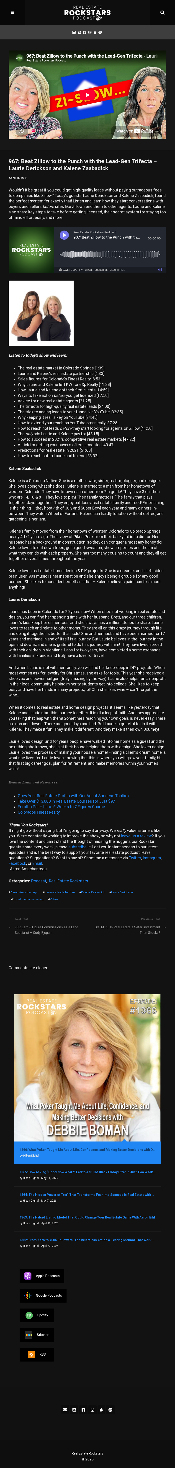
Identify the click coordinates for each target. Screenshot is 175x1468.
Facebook (17, 863)
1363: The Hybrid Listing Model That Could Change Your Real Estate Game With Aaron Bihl (87, 1217)
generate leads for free (60, 892)
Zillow (54, 899)
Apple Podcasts (48, 1276)
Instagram (152, 858)
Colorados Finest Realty (39, 812)
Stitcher (43, 1335)
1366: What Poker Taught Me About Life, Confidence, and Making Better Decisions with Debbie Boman (87, 1150)
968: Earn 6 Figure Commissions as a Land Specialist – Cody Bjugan (46, 930)
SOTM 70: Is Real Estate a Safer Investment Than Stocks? (127, 930)
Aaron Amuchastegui (24, 892)
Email (37, 863)
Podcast (38, 881)
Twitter (135, 858)
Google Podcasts (49, 1295)
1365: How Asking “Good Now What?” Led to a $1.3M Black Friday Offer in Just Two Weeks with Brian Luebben (87, 1172)
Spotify (42, 1315)
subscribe (77, 847)
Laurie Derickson (122, 892)
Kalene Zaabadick (93, 892)
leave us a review (136, 836)
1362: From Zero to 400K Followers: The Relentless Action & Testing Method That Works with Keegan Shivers (87, 1240)
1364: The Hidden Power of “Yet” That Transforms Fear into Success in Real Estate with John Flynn (87, 1195)
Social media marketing (28, 899)
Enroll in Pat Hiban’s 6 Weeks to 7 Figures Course (61, 806)
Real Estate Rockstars (68, 881)
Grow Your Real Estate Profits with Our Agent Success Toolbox (73, 796)
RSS (43, 1354)
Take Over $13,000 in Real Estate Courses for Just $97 (66, 801)
